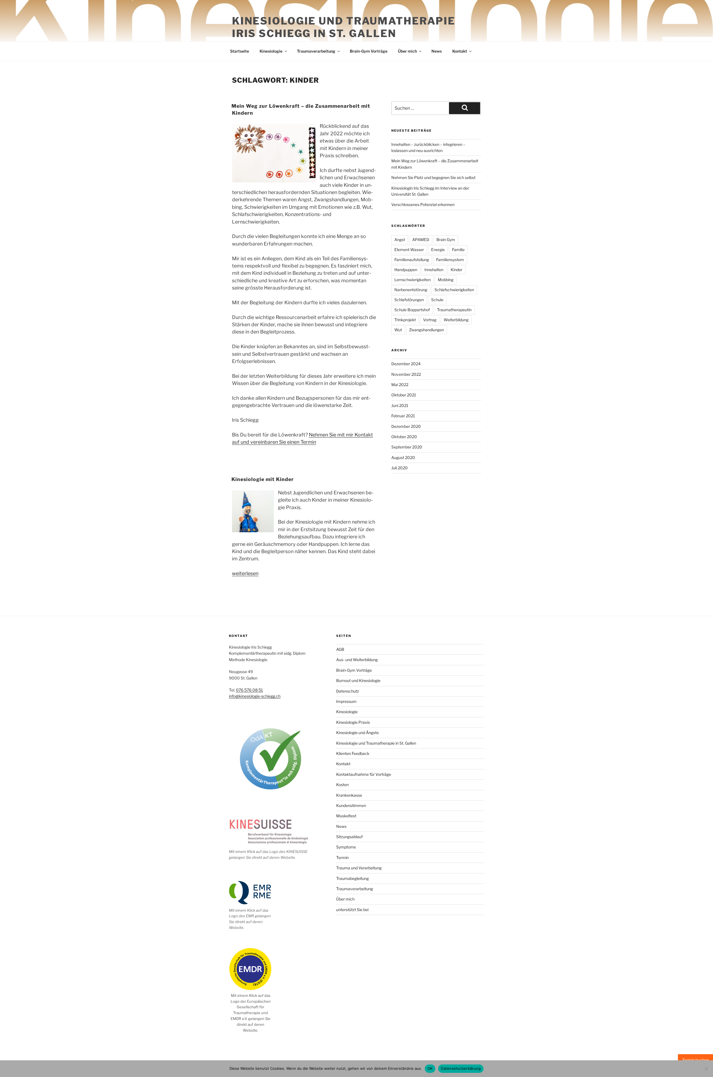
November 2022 (406, 374)
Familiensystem (450, 259)
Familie (458, 249)
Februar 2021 (403, 415)
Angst (399, 239)
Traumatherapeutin (454, 309)
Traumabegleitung (352, 878)
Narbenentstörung (410, 289)
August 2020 (403, 457)
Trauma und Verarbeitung (359, 867)
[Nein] (706, 1068)
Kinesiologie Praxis (353, 722)
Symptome (346, 847)
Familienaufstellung (411, 259)
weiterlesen (245, 573)
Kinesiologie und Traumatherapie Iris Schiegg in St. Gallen (343, 27)
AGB (340, 649)
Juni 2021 (399, 405)
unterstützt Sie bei (352, 909)
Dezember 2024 (406, 363)
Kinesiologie (271, 51)
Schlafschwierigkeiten (454, 289)
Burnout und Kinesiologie (358, 680)
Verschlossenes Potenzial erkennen (423, 204)
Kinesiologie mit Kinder (262, 479)
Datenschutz (347, 691)
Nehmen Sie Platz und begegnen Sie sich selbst (433, 177)
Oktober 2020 (404, 436)
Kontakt (459, 51)
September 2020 (406, 447)
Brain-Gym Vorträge (368, 51)
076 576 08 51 (249, 690)
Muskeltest (346, 815)
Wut (398, 329)
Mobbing (445, 279)
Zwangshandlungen (426, 329)
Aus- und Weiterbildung (357, 659)
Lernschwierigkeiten (412, 279)
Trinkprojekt (405, 319)
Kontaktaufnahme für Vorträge (363, 774)
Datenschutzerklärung (461, 1068)
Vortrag (429, 319)
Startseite (239, 51)
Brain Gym (445, 239)
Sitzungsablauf (349, 836)
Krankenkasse (349, 795)
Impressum (346, 701)
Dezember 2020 (406, 426)
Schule (437, 299)
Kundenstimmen (351, 805)
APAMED (420, 239)
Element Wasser (409, 249)
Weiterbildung (456, 319)
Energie (438, 249)
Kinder (456, 269)
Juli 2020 (399, 467)
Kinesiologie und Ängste (357, 732)
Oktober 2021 (403, 394)
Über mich (407, 51)
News (436, 51)
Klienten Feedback (352, 753)
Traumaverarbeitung (316, 51)
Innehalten (433, 269)
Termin (342, 857)
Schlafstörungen (409, 299)
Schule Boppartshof (412, 309)
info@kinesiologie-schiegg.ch (254, 696)
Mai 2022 (399, 384)
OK (430, 1068)
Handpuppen (405, 269)
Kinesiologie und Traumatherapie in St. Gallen (376, 743)
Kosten (342, 784)
